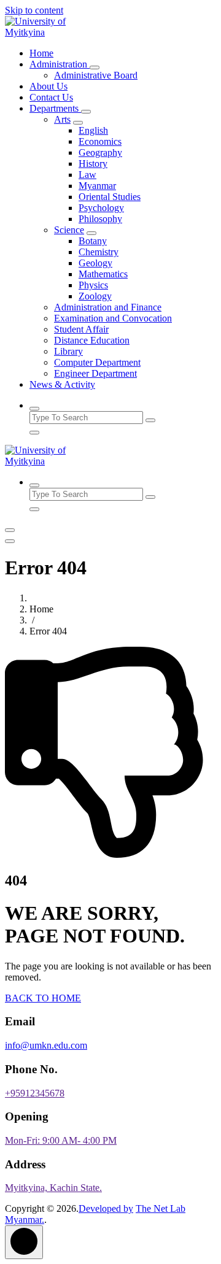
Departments (55, 108)
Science (69, 230)
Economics (100, 141)
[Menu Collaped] (10, 530)
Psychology (101, 207)
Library (68, 351)
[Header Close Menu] (10, 541)
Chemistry (98, 252)
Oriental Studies (110, 196)
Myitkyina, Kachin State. (53, 1187)
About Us (48, 86)
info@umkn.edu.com (46, 1045)
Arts (62, 119)
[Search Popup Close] (34, 432)
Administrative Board (96, 75)
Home (41, 53)
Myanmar (97, 185)
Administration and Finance (107, 307)
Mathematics (103, 274)
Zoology (95, 296)
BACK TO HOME (43, 998)
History (93, 163)
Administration (59, 64)
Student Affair (81, 329)
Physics (93, 285)
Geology (95, 263)
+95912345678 (34, 1093)
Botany (93, 241)
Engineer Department (95, 373)
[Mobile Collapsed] (94, 67)
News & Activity (62, 384)
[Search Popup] (34, 408)
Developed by (106, 1208)
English (93, 130)
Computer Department (97, 362)
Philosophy (100, 219)
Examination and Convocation (113, 318)
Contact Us (51, 97)
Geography (100, 152)
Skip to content (34, 10)
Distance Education (92, 340)
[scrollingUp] (24, 1242)
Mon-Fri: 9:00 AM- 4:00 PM (61, 1140)
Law (87, 174)
